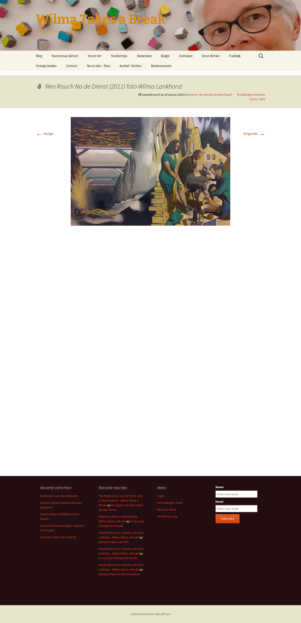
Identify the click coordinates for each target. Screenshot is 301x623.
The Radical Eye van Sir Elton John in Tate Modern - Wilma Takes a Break (121, 500)
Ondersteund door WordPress (150, 614)
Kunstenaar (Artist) (65, 56)
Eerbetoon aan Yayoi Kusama (59, 496)
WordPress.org (167, 516)
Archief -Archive (130, 66)
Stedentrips (119, 56)
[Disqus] (150, 295)
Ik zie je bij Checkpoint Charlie (118, 558)
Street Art (95, 56)
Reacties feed (166, 509)
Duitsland (185, 56)
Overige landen (46, 66)
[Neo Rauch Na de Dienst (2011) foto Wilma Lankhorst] (150, 171)
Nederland (144, 56)
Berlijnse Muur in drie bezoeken (119, 574)
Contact (71, 66)
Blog (39, 56)
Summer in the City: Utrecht (58, 537)
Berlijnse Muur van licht (114, 542)
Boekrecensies (161, 66)
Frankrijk (235, 56)
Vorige (44, 133)
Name (220, 487)
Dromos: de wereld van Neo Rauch (209, 95)
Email (219, 502)
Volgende (254, 133)
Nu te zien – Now (98, 66)
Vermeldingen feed (169, 503)
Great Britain (210, 56)
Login (160, 496)
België (165, 56)
